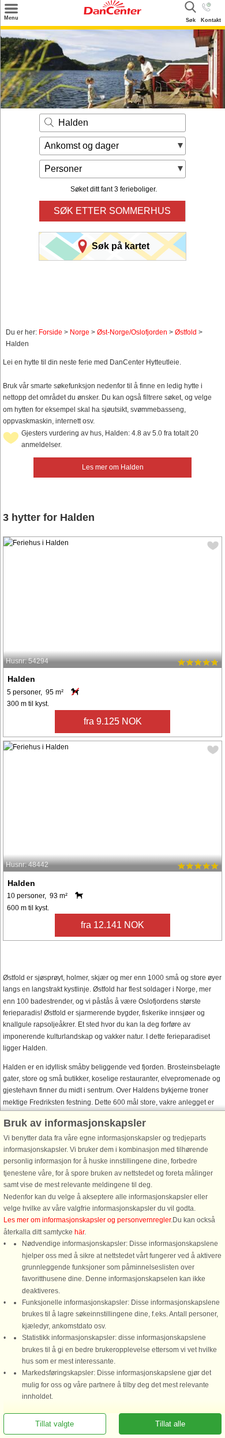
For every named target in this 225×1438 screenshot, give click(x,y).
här (79, 1232)
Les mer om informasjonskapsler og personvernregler (87, 1221)
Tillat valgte (54, 1424)
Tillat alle (170, 1424)
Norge (79, 332)
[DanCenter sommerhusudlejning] (112, 12)
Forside (50, 332)
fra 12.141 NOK (112, 925)
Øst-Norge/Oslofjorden (132, 332)
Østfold (186, 332)
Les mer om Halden (113, 467)
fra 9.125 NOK (113, 721)
